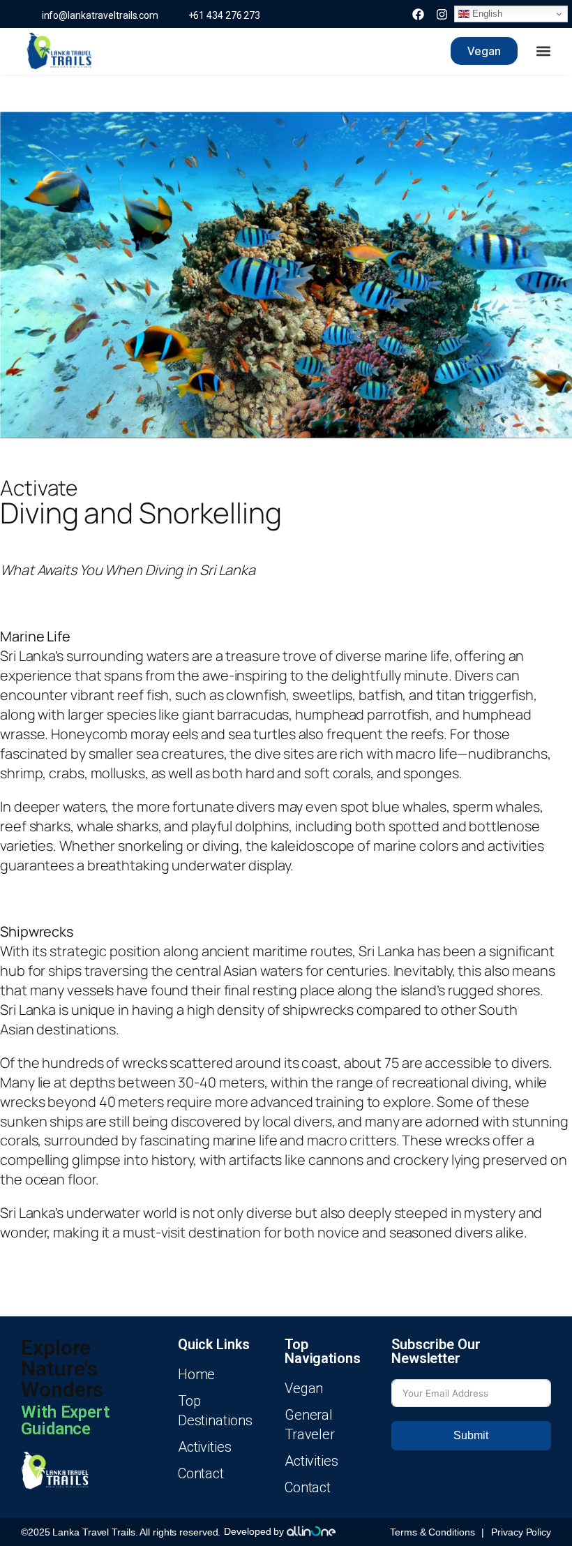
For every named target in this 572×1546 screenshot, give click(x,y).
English (485, 13)
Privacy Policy (521, 1532)
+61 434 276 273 (221, 15)
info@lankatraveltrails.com (98, 15)
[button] (543, 51)
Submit (470, 1435)
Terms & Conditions (432, 1532)
